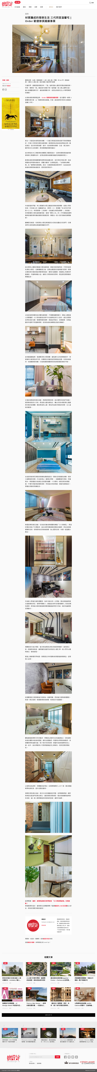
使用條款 (39, 1063)
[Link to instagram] (76, 1057)
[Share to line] (6, 90)
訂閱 (18, 2)
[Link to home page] (13, 1058)
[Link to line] (69, 1057)
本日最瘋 (17, 7)
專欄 (30, 7)
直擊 (36, 7)
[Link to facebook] (65, 1057)
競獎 (41, 7)
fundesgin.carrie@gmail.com (48, 922)
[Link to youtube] (72, 1057)
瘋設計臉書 (31, 942)
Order (44, 97)
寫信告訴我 (32, 1063)
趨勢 (24, 7)
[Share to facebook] (3, 90)
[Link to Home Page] (7, 5)
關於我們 (59, 7)
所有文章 (44, 925)
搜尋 (92, 2)
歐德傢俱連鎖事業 (52, 97)
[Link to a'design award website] (87, 1062)
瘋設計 (9, 85)
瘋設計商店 (46, 938)
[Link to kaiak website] (71, 1062)
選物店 (51, 7)
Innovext (93, 1070)
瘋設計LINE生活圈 (61, 906)
